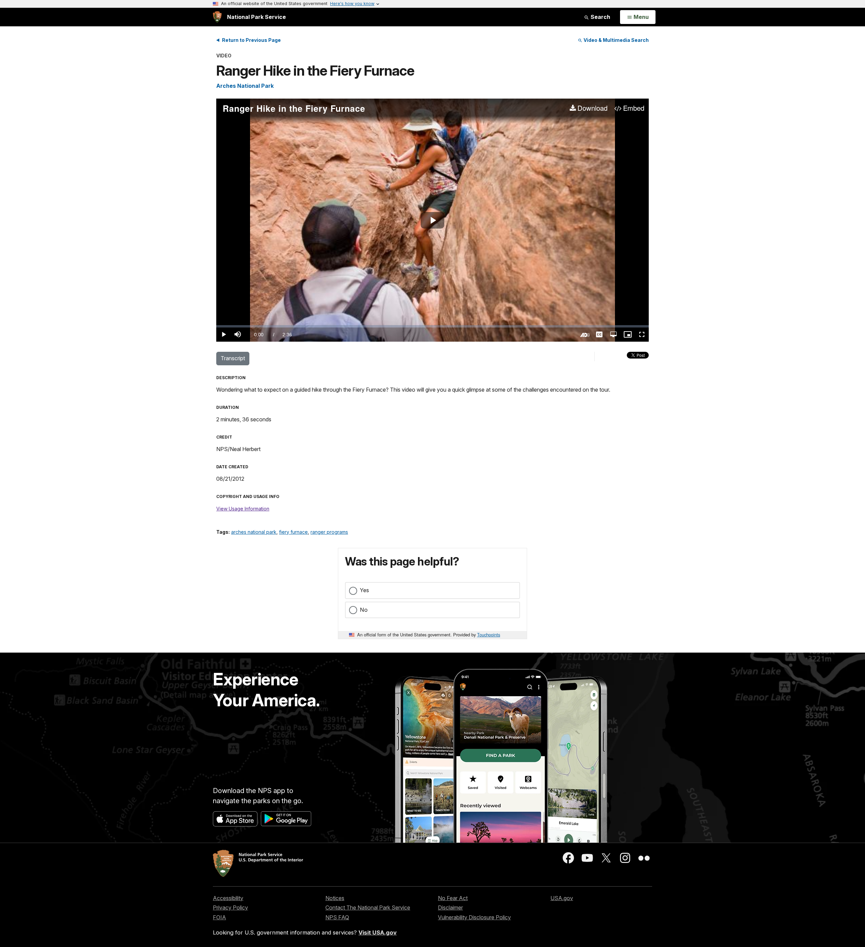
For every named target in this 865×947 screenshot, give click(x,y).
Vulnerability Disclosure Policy (474, 917)
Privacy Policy (230, 907)
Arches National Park (245, 85)
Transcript (233, 358)
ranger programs (329, 532)
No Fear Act (453, 898)
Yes (364, 590)
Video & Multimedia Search (616, 40)
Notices (334, 898)
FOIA (219, 917)
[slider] (432, 326)
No (364, 609)
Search (599, 17)
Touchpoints (488, 634)
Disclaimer (450, 907)
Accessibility (228, 898)
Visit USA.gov (378, 932)
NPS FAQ (337, 917)
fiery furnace (293, 532)
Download (592, 108)
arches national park (253, 532)
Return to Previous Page (251, 40)
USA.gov (561, 898)
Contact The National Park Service (367, 907)
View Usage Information (242, 508)
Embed (633, 108)
